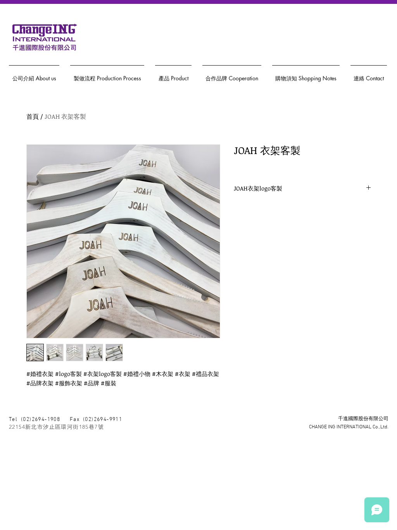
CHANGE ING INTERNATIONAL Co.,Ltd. (348, 427)
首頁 (32, 116)
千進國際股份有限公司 (363, 419)
